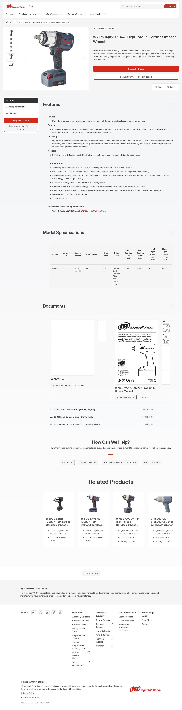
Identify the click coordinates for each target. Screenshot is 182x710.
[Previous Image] (24, 58)
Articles (145, 624)
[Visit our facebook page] (54, 612)
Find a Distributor (103, 631)
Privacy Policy (27, 693)
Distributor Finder (126, 620)
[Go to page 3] (166, 352)
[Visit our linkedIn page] (60, 612)
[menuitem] (11, 14)
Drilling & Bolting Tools (79, 630)
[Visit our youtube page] (33, 612)
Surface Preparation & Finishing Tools (79, 645)
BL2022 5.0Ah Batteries (76, 211)
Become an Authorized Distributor (124, 627)
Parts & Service (102, 635)
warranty (63, 198)
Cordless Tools (79, 624)
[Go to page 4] (166, 364)
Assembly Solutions (81, 617)
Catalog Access (102, 620)
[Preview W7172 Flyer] (72, 348)
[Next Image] (83, 58)
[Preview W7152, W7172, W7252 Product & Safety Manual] (136, 352)
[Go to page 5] (166, 377)
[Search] (122, 6)
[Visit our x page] (47, 612)
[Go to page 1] (102, 326)
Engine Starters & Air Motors (80, 637)
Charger (96, 211)
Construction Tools (80, 620)
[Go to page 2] (102, 336)
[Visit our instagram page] (40, 612)
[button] (111, 104)
